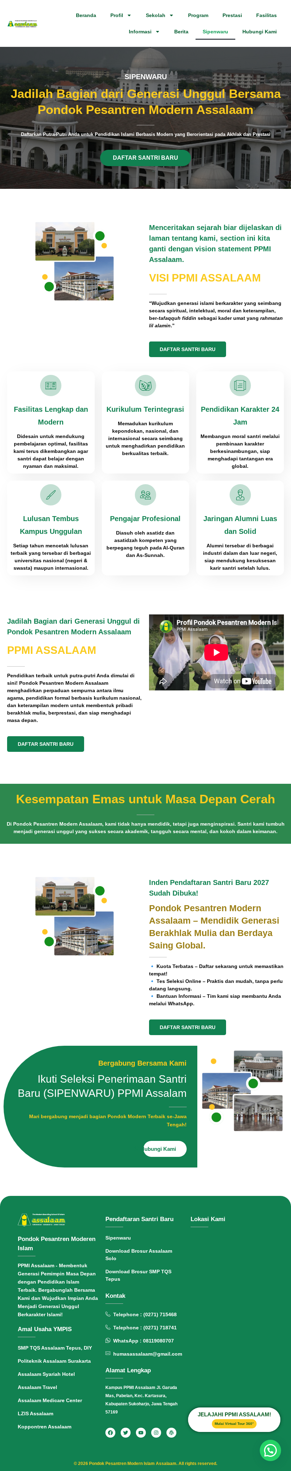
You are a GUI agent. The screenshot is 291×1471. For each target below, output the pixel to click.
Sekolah (155, 15)
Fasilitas (266, 15)
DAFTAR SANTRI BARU (145, 158)
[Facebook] (110, 1433)
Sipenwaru (215, 31)
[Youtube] (141, 1433)
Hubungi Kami (259, 31)
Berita (181, 31)
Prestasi (232, 15)
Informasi (140, 31)
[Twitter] (126, 1433)
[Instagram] (156, 1433)
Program (198, 15)
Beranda (86, 15)
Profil (116, 15)
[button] (270, 1450)
